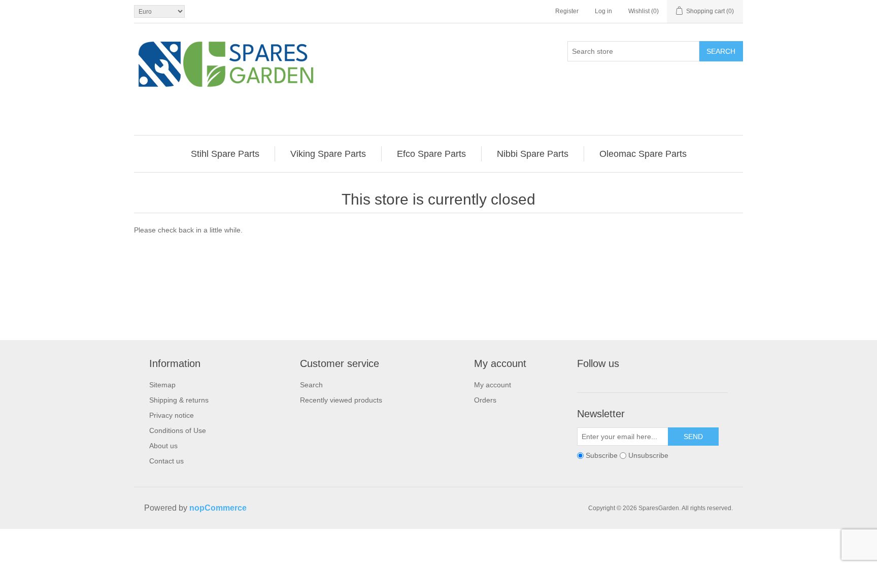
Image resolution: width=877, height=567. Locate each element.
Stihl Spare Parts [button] (225, 154)
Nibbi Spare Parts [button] (532, 154)
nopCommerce (218, 508)
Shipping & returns (179, 400)
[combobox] (633, 51)
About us (163, 446)
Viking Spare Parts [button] (328, 154)
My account (492, 385)
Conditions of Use (177, 430)
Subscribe (602, 455)
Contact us (166, 461)
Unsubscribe (648, 455)
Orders (485, 400)
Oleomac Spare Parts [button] (643, 154)
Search (720, 51)
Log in (603, 11)
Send (693, 436)
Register (567, 11)
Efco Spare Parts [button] (431, 154)
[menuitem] (225, 153)
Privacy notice (171, 415)
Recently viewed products (341, 400)
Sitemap (162, 385)
